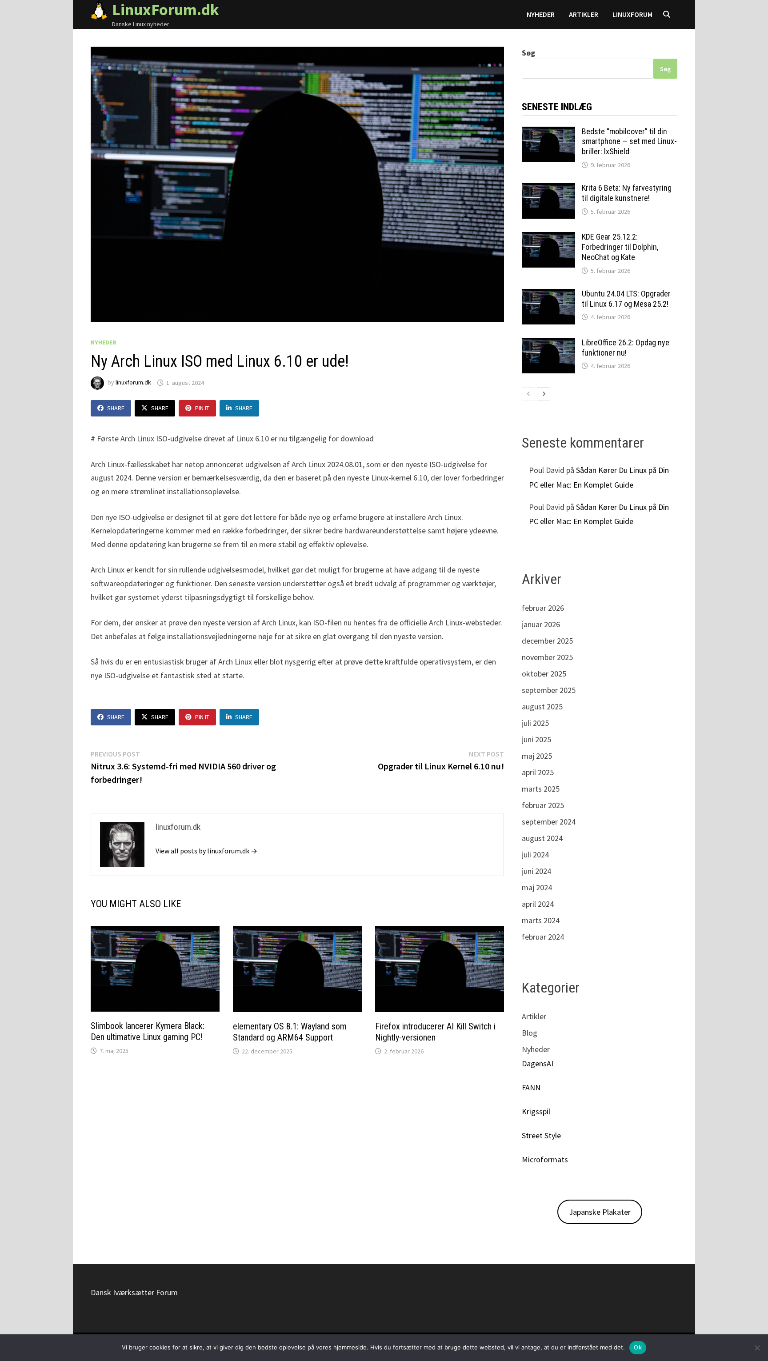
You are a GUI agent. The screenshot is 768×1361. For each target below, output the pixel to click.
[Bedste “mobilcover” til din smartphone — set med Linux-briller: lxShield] (548, 133)
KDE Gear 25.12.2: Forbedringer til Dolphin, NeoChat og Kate (620, 247)
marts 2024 (541, 920)
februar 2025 (543, 805)
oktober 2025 (544, 673)
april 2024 (538, 904)
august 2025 (542, 706)
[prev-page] (528, 393)
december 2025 (547, 641)
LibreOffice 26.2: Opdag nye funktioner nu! (625, 347)
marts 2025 (541, 789)
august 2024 (542, 838)
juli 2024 (535, 854)
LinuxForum (632, 14)
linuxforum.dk (133, 383)
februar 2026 (543, 608)
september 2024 (549, 822)
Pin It (202, 408)
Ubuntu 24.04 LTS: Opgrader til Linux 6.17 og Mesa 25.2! (626, 298)
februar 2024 (543, 937)
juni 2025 (536, 739)
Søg (528, 53)
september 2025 (549, 690)
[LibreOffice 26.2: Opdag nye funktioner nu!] (548, 344)
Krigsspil (536, 1111)
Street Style (541, 1135)
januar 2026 (541, 624)
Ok (638, 1347)
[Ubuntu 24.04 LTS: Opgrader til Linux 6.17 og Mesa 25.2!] (548, 295)
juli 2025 (535, 723)
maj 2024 (537, 887)
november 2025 (547, 657)
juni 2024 (536, 871)
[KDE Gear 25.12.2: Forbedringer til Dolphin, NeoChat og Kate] (548, 238)
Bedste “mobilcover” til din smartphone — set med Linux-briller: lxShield (629, 141)
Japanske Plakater (600, 1212)
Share (115, 408)
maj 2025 (537, 756)
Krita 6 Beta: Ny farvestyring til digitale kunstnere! (627, 193)
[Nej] (756, 1347)
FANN (531, 1087)
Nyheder (541, 14)
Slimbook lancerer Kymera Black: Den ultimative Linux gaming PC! (147, 1031)
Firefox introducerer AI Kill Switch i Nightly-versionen (435, 1032)
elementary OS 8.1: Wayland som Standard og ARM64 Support (290, 1032)
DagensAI (537, 1063)
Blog (529, 1033)
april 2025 (538, 772)
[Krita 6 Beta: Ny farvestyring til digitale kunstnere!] (548, 189)
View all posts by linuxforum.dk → (206, 850)
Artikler (583, 14)
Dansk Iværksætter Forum (134, 1292)
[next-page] (543, 393)
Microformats (545, 1159)
